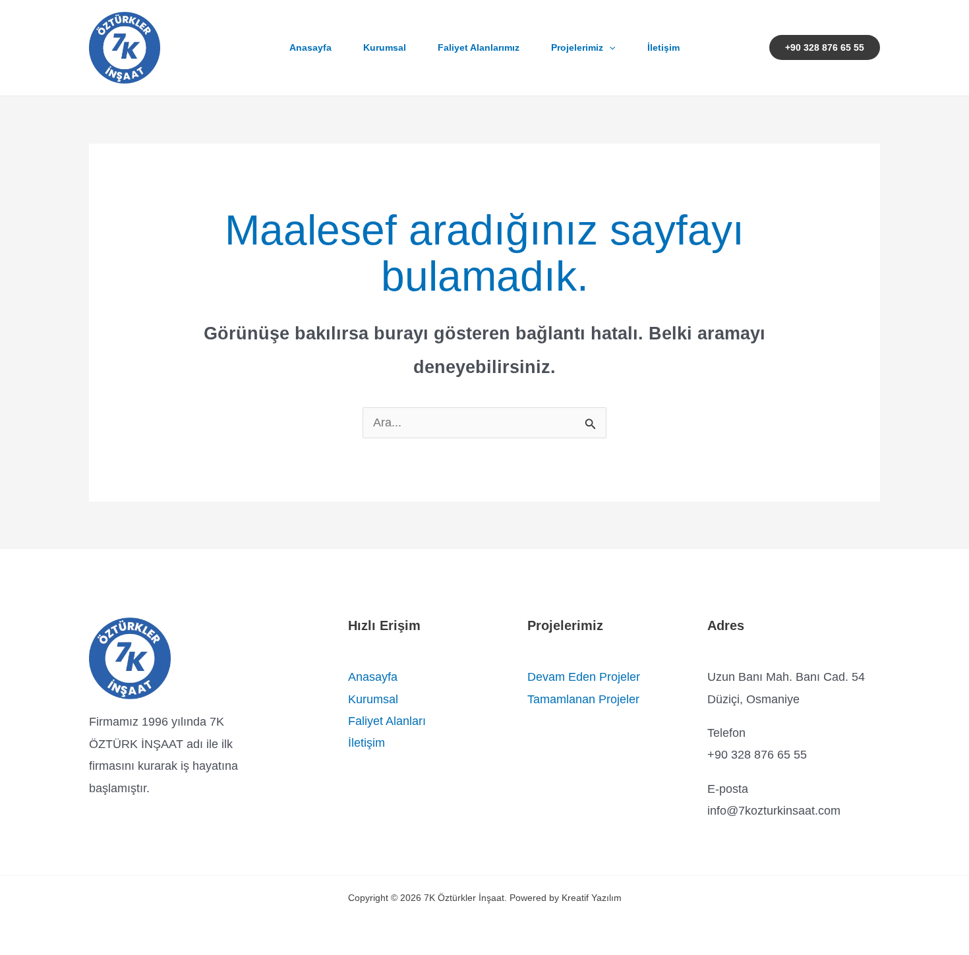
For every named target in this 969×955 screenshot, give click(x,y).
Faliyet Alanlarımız (478, 47)
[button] (609, 47)
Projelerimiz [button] (577, 47)
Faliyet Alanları (387, 721)
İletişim (663, 47)
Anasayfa (310, 47)
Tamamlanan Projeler (583, 699)
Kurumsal (384, 47)
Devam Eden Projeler (583, 676)
